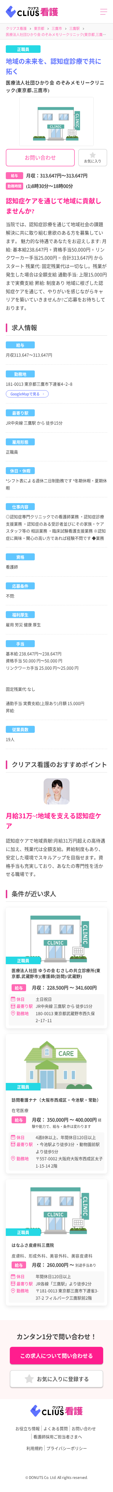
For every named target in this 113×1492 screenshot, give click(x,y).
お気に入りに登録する (63, 1379)
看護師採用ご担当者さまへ (57, 1436)
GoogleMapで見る (25, 393)
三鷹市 (57, 28)
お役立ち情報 (27, 1428)
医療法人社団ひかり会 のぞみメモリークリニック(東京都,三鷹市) (56, 34)
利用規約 (34, 1448)
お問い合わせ (40, 157)
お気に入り (92, 161)
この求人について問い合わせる (56, 1355)
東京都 (39, 28)
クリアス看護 (16, 28)
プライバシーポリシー (66, 1448)
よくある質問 (55, 1428)
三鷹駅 (74, 28)
